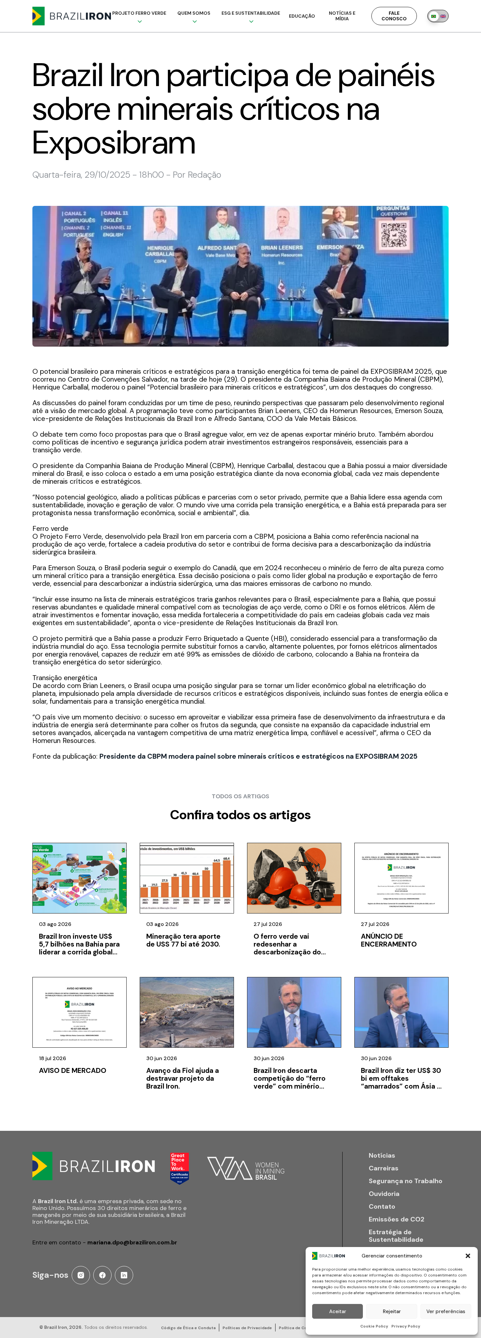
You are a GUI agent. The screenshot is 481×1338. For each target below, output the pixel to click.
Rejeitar (392, 1311)
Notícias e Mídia (342, 16)
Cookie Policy (374, 1326)
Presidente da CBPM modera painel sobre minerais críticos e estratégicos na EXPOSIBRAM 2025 (258, 756)
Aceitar (337, 1311)
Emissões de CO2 (396, 1219)
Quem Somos (193, 13)
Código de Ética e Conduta (188, 1327)
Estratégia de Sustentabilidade (396, 1235)
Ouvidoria (384, 1194)
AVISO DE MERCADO (72, 1070)
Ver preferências (445, 1311)
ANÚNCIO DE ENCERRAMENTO (389, 940)
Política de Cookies (298, 1327)
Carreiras (384, 1168)
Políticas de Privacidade (247, 1327)
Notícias (382, 1155)
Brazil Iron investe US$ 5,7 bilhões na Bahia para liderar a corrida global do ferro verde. (79, 948)
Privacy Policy (405, 1326)
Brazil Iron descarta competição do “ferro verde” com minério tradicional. (290, 1082)
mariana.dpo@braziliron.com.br (132, 1242)
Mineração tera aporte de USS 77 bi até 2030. (183, 940)
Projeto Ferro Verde (139, 13)
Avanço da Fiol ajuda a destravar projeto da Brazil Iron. (182, 1078)
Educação (302, 16)
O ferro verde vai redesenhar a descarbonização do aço (287, 948)
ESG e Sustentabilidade (251, 13)
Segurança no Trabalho (405, 1181)
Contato (382, 1206)
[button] (468, 1256)
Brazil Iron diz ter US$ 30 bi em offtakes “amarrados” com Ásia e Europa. (401, 1082)
